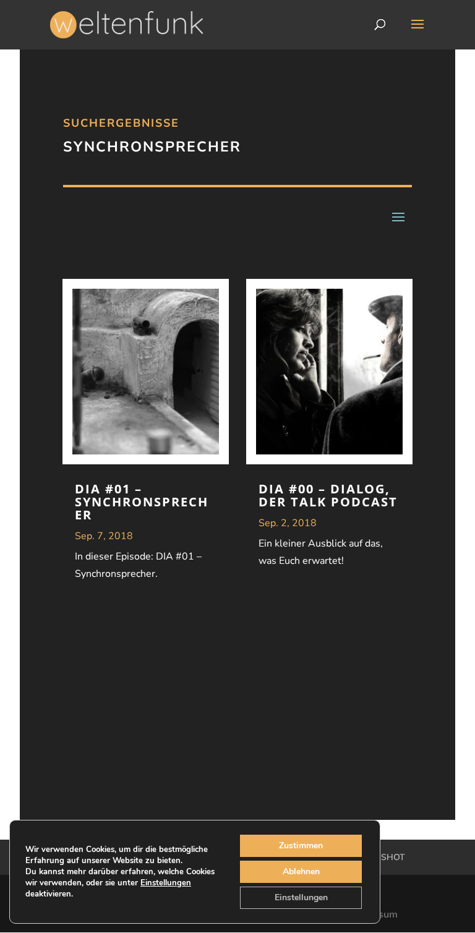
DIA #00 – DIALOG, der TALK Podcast (328, 495)
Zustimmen (301, 845)
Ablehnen (301, 871)
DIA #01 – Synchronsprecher (141, 501)
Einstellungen (165, 882)
